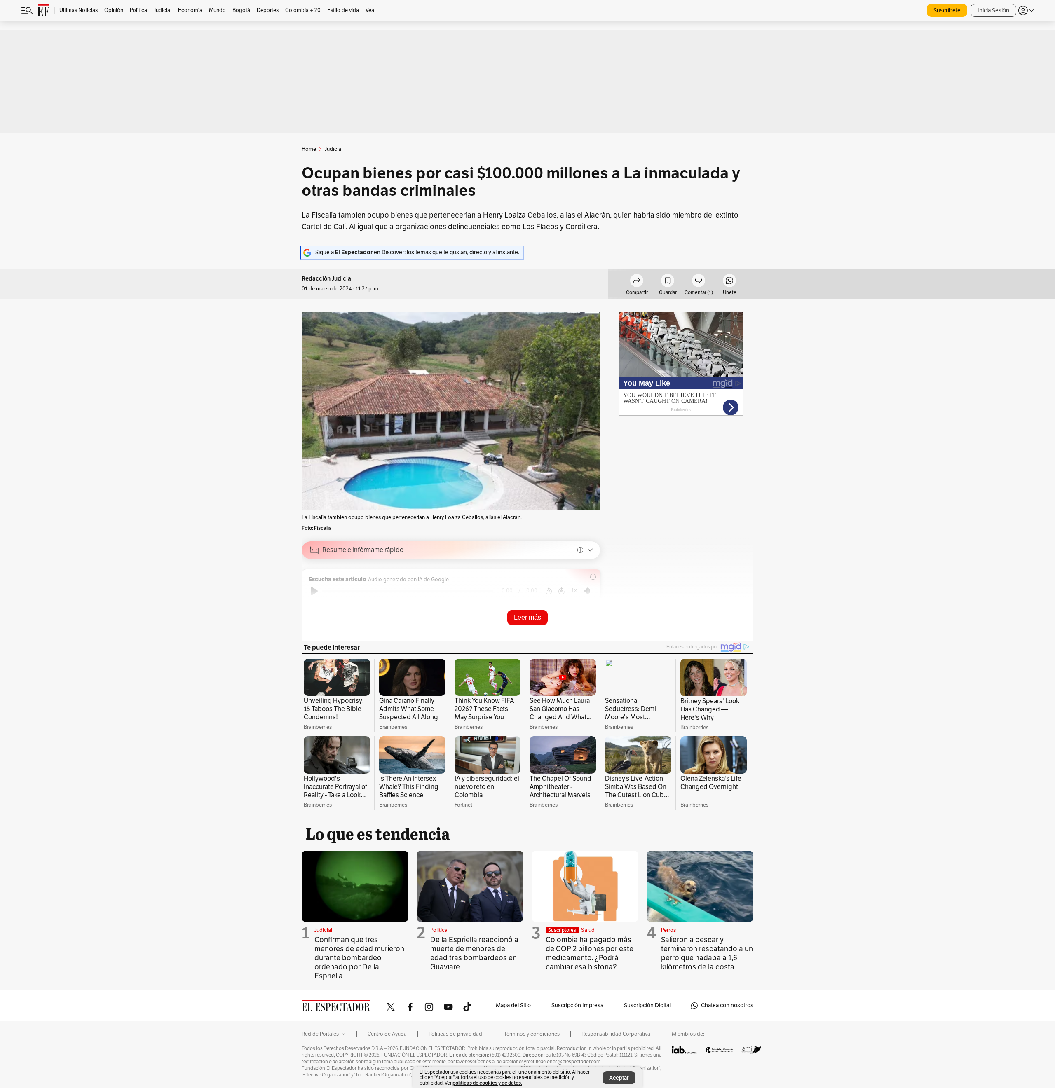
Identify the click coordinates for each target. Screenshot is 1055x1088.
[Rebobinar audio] (549, 591)
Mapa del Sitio (513, 1005)
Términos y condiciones (532, 1034)
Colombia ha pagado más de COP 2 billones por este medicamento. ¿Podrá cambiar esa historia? (589, 953)
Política (439, 930)
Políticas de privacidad (455, 1034)
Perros (668, 930)
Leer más (527, 617)
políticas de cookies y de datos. (487, 1083)
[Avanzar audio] (561, 591)
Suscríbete (947, 10)
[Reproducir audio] (314, 591)
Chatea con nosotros (727, 1005)
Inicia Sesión (993, 10)
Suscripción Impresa (577, 1005)
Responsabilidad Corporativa (615, 1034)
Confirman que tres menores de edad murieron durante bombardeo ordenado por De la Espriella (359, 957)
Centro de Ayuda (387, 1034)
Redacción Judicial (327, 278)
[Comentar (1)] (698, 282)
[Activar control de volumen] (587, 591)
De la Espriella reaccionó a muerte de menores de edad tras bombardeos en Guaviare (474, 953)
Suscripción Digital (647, 1005)
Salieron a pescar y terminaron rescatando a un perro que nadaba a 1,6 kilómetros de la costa (707, 953)
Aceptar (619, 1077)
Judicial (323, 930)
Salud (588, 930)
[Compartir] (636, 282)
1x (574, 590)
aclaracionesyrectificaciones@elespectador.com (548, 1062)
